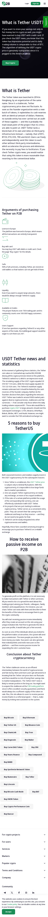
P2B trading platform (35, 686)
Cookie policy (12, 904)
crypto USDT (15, 408)
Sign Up (36, 3)
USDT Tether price (37, 482)
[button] (24, 834)
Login (27, 3)
